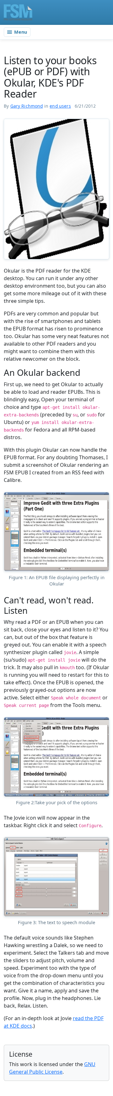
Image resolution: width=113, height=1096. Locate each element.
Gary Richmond (26, 106)
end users (60, 106)
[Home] (18, 12)
